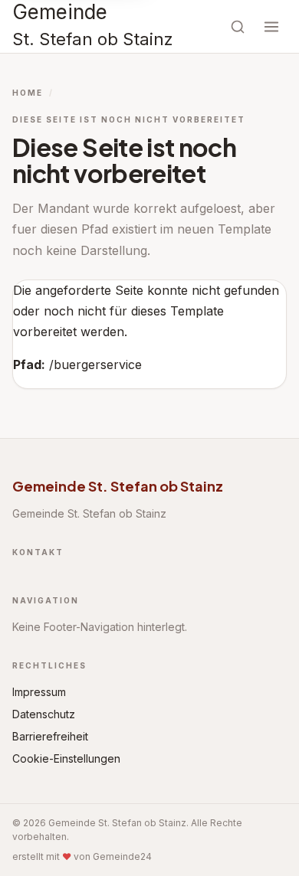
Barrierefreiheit (50, 736)
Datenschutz (43, 714)
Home (27, 92)
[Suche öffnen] (237, 26)
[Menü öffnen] (271, 26)
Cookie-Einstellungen (66, 758)
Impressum (39, 691)
